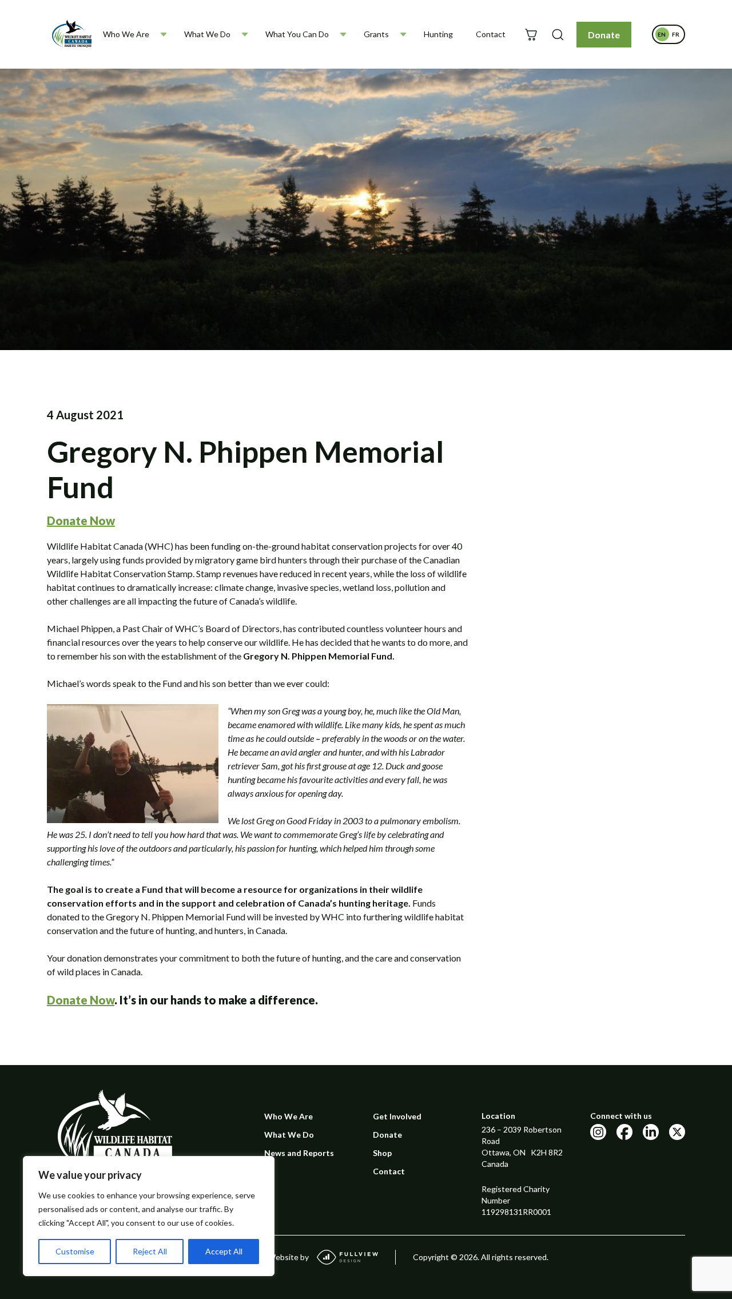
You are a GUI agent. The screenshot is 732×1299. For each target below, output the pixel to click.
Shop (382, 1153)
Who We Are (126, 34)
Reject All (150, 1251)
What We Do (207, 34)
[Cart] (531, 34)
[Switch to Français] (675, 34)
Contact (491, 34)
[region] (148, 1216)
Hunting (438, 34)
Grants (376, 34)
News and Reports (299, 1153)
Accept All (223, 1251)
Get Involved (397, 1116)
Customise (74, 1251)
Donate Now (80, 1000)
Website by (288, 1257)
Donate (604, 34)
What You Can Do (297, 34)
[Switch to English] (662, 34)
